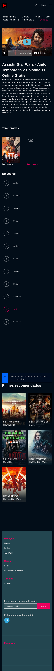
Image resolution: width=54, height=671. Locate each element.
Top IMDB (8, 553)
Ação (37, 17)
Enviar (43, 606)
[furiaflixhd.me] (5, 5)
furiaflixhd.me (9, 17)
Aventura (7, 417)
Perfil (6, 566)
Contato (7, 583)
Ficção (14, 417)
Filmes (7, 543)
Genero (25, 17)
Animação (33, 417)
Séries (7, 548)
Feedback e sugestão (13, 571)
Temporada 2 (27, 20)
